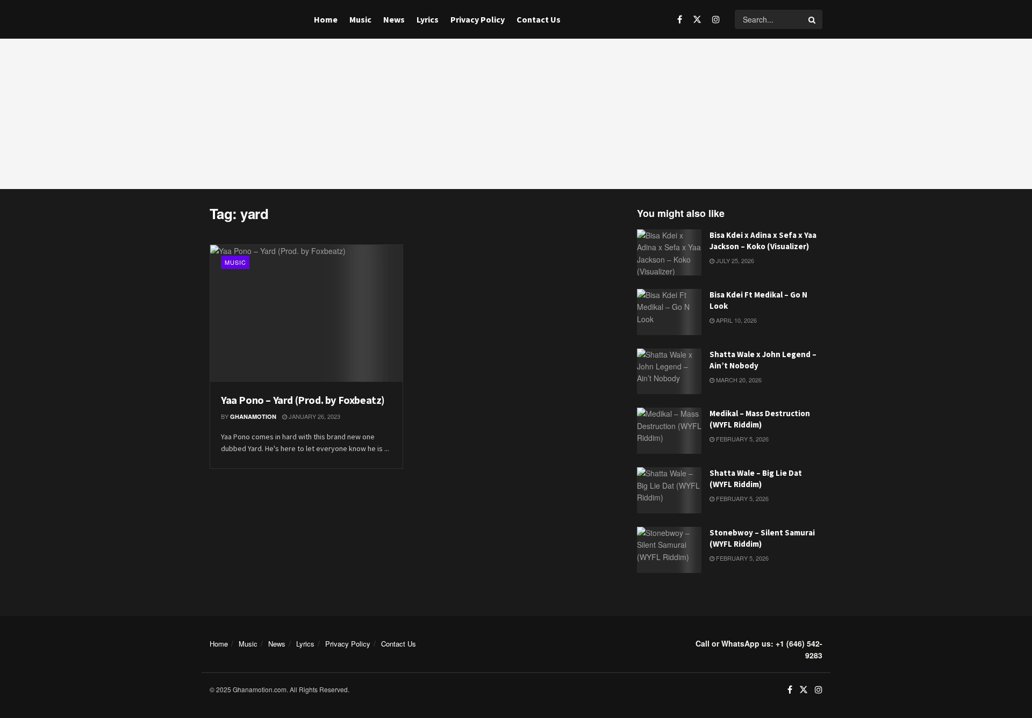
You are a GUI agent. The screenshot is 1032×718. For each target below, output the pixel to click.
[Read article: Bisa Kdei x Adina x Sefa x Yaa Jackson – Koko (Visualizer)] (669, 252)
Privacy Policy (477, 19)
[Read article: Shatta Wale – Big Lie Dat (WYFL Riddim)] (669, 490)
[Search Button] (812, 19)
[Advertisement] (516, 114)
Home (326, 19)
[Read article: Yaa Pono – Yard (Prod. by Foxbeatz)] (306, 313)
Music (360, 19)
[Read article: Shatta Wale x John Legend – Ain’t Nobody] (669, 372)
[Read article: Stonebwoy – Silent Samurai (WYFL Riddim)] (669, 550)
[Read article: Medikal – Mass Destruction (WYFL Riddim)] (669, 431)
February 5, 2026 (741, 438)
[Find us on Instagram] (716, 19)
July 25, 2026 (734, 260)
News (394, 19)
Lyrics (428, 19)
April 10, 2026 (735, 320)
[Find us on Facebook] (679, 19)
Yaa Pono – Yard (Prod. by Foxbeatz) (303, 400)
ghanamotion (253, 416)
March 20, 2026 (738, 379)
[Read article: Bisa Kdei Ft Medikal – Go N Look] (669, 312)
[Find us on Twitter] (697, 19)
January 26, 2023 (313, 416)
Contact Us (539, 19)
